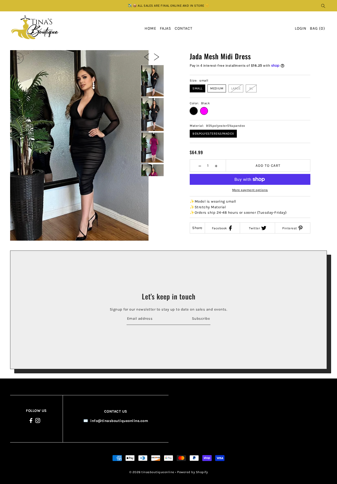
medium (216, 88)
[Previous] (147, 57)
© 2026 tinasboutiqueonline (151, 472)
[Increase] (216, 165)
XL (251, 88)
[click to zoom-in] (18, 58)
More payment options (250, 190)
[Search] (323, 5)
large (236, 88)
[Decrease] (199, 165)
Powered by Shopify (192, 472)
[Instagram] (37, 420)
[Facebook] (31, 420)
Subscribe (201, 318)
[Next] (156, 57)
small (197, 88)
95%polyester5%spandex (213, 133)
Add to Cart (268, 165)
